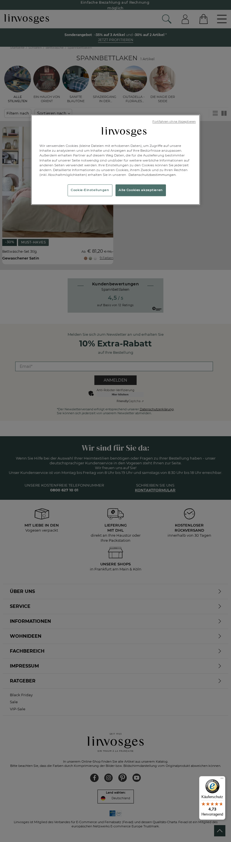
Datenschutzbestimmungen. (152, 175)
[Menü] (222, 779)
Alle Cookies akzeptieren (141, 190)
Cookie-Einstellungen (90, 190)
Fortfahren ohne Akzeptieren (174, 122)
